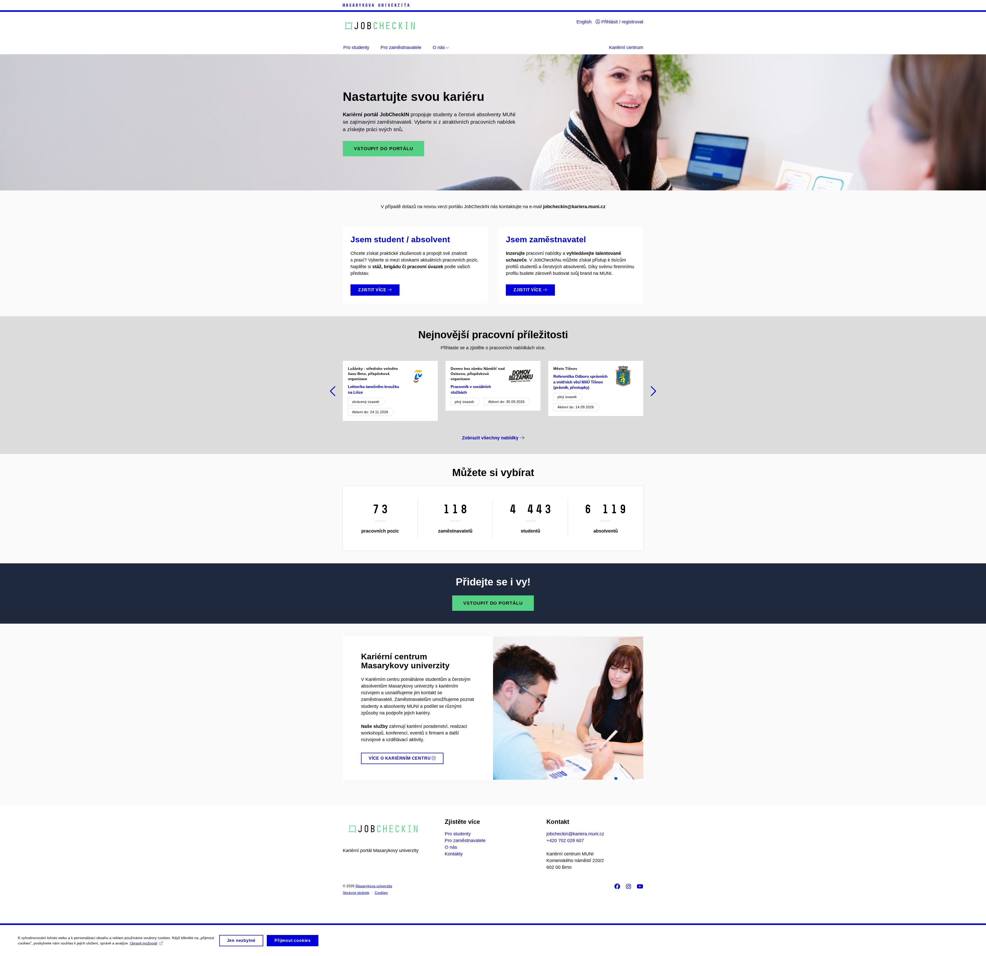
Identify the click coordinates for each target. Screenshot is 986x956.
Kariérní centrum (626, 47)
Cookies (381, 893)
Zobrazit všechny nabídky (491, 437)
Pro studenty (458, 833)
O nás (451, 847)
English (584, 21)
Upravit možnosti (143, 943)
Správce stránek (356, 893)
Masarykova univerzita (374, 886)
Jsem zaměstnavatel (546, 239)
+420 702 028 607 (565, 840)
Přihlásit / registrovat (621, 21)
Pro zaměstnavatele (465, 840)
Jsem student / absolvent (400, 239)
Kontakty (454, 853)
